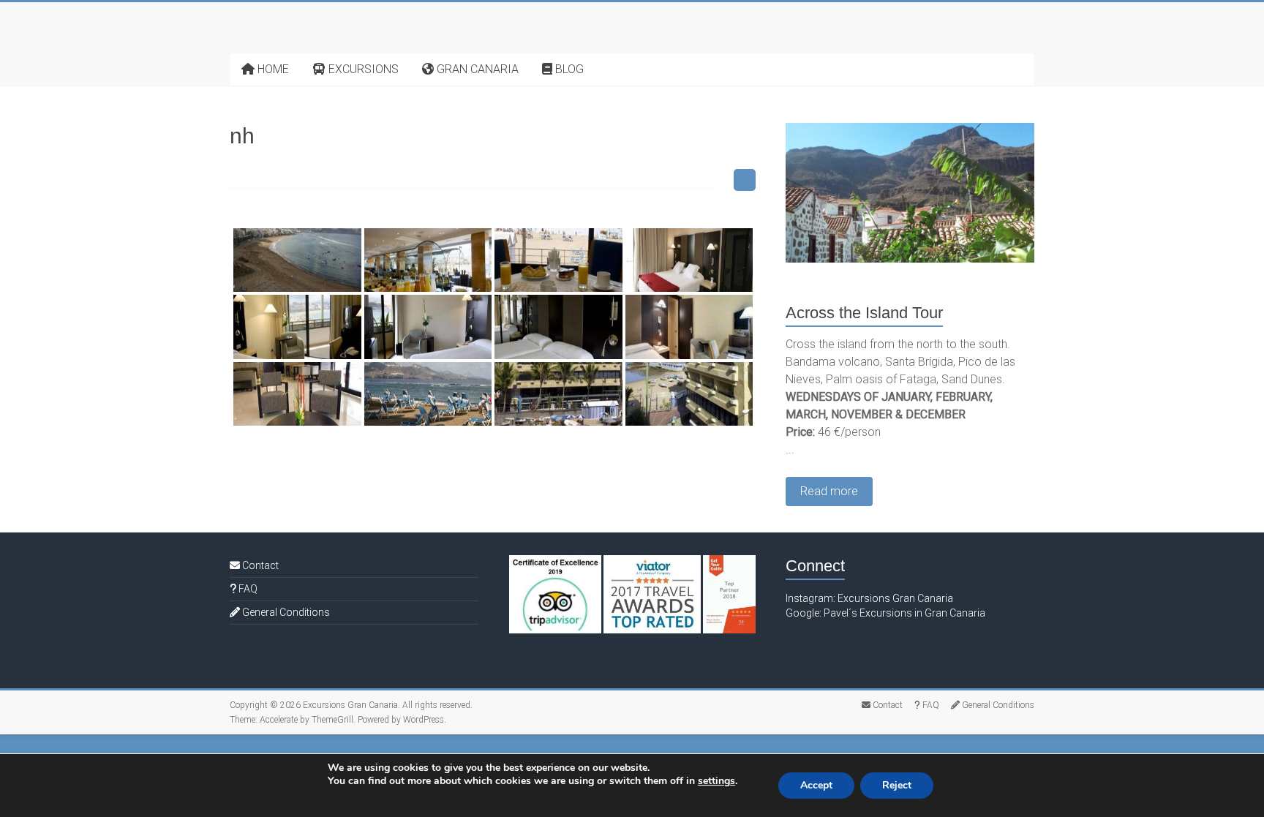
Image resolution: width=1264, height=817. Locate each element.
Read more (829, 491)
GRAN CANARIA (476, 69)
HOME (272, 69)
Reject (896, 785)
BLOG (568, 69)
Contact (259, 565)
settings (716, 781)
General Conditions (285, 612)
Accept (816, 785)
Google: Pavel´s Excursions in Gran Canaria (885, 613)
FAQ (246, 589)
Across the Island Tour (864, 313)
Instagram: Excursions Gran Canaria (869, 598)
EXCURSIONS (362, 69)
